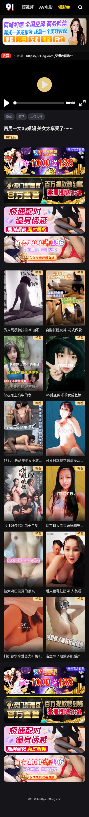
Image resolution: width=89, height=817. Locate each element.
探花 (21, 117)
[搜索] (81, 7)
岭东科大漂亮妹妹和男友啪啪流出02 (65, 525)
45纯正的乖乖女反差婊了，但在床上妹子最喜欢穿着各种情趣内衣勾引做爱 (65, 395)
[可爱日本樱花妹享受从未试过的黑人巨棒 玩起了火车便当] (65, 428)
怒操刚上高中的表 (17, 395)
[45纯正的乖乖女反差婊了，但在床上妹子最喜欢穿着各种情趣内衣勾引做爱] (65, 363)
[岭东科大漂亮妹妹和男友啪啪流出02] (65, 493)
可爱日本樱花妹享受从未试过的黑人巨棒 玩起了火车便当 (65, 460)
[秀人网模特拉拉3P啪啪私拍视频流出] (23, 298)
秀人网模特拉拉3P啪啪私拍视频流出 (23, 330)
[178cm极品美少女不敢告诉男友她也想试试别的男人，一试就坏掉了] (23, 428)
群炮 (9, 117)
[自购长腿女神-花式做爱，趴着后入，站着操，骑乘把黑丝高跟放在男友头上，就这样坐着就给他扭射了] (65, 298)
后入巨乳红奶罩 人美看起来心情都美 (65, 591)
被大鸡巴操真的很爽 (19, 591)
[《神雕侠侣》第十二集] (23, 493)
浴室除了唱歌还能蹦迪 (63, 656)
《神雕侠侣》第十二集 (21, 525)
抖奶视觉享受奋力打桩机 (23, 656)
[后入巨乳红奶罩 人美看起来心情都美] (65, 559)
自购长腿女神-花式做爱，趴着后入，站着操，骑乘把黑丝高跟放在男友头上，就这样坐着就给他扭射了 (65, 330)
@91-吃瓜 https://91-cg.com (44, 799)
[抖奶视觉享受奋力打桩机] (23, 624)
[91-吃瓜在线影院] (10, 7)
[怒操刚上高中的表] (23, 363)
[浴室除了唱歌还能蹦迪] (65, 624)
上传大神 (36, 117)
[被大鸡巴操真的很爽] (23, 559)
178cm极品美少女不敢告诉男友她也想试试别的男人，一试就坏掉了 (23, 460)
